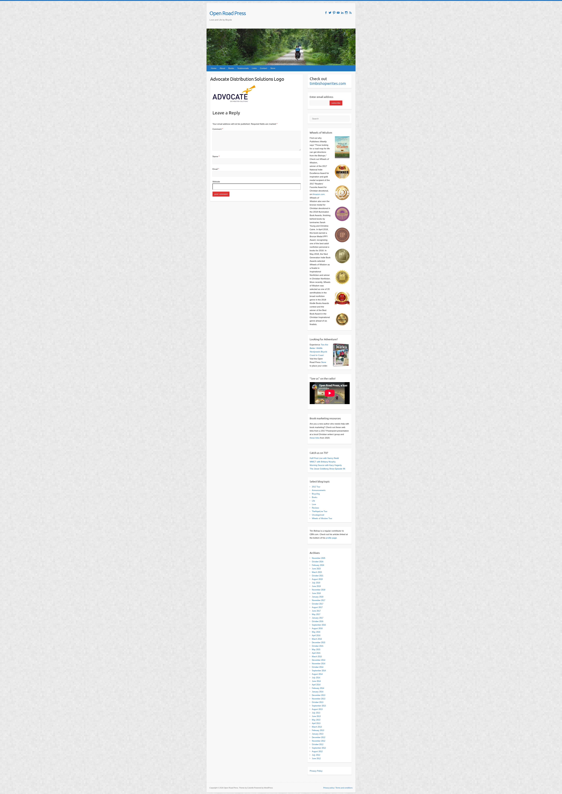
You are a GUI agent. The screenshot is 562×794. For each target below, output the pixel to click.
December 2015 (318, 642)
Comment (218, 129)
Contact (263, 68)
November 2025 (318, 558)
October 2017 (317, 604)
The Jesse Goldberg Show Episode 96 (327, 469)
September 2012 (319, 748)
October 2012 (317, 744)
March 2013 (317, 727)
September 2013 (319, 706)
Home (213, 68)
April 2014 (316, 685)
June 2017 (316, 611)
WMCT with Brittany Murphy (323, 461)
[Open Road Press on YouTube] (338, 13)
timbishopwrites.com (328, 83)
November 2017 (318, 600)
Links (254, 68)
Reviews (315, 508)
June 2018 (316, 593)
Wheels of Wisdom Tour (322, 518)
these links (314, 438)
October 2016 (317, 621)
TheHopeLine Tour (319, 511)
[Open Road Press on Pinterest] (334, 13)
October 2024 (317, 562)
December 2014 (318, 660)
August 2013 (317, 709)
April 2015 (316, 653)
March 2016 (317, 639)
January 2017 (317, 618)
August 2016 (317, 628)
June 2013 (316, 716)
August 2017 (317, 607)
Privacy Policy (316, 771)
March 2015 (317, 656)
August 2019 (317, 579)
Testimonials (243, 68)
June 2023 (316, 569)
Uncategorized (318, 515)
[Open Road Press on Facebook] (326, 13)
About (222, 68)
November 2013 (318, 699)
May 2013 (316, 720)
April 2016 (316, 635)
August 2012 (317, 751)
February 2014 (318, 688)
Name (216, 156)
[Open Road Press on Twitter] (330, 13)
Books (231, 68)
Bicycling (316, 494)
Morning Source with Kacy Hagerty (326, 465)
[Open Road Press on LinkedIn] (342, 13)
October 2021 (317, 576)
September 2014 (319, 671)
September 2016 (319, 625)
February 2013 (318, 730)
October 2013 (317, 702)
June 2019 (316, 586)
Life (313, 501)
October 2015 (317, 646)
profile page (331, 538)
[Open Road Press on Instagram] (346, 13)
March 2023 (317, 572)
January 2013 (317, 734)
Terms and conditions (344, 788)
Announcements (319, 490)
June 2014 (316, 681)
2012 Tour (316, 487)
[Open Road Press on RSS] (350, 13)
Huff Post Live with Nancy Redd (324, 458)
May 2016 (316, 632)
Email (216, 169)
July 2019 (316, 583)
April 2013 (316, 723)
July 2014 (316, 678)
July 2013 (316, 713)
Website (216, 181)
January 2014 (317, 692)
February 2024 (318, 565)
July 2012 (316, 755)
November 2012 (318, 741)
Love (314, 504)
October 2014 (317, 667)
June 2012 (316, 758)
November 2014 (318, 663)
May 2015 (316, 649)
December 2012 (318, 737)
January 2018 (317, 597)
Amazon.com (318, 194)
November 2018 (318, 590)
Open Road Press (227, 13)
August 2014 (317, 674)
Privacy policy (328, 788)
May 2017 (316, 614)
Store (272, 68)
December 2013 (318, 695)
